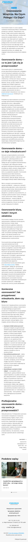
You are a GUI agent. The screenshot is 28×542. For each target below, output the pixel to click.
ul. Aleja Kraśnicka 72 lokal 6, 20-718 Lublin (14, 522)
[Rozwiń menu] (24, 2)
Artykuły (14, 7)
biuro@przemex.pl (16, 527)
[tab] (11, 492)
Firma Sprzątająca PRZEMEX (16, 533)
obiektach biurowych (7, 93)
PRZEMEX (11, 21)
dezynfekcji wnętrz (9, 264)
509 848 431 (15, 525)
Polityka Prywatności (20, 539)
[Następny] (24, 476)
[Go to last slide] (4, 476)
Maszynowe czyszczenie (14, 508)
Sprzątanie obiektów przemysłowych (14, 512)
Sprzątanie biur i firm (14, 515)
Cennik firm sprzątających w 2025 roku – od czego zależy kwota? (21, 444)
